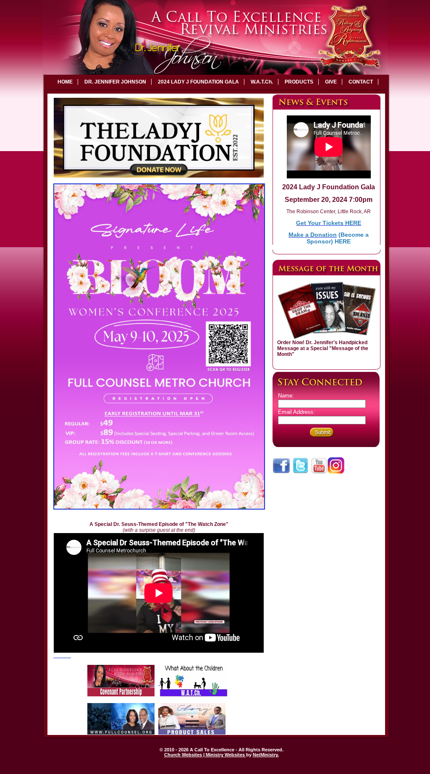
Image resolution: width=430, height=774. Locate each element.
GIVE (331, 82)
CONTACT (361, 82)
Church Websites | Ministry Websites (205, 754)
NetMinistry (265, 754)
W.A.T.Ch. (262, 82)
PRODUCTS (299, 82)
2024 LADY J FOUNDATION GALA (198, 82)
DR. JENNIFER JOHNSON (115, 82)
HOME (65, 82)
